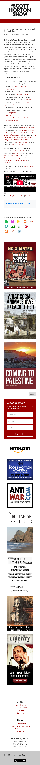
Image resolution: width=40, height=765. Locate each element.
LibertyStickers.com (10, 163)
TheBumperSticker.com (19, 160)
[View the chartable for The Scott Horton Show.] (19, 231)
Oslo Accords (9, 89)
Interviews (24, 34)
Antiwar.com (21, 729)
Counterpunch (11, 113)
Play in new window (17, 196)
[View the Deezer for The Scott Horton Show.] (13, 226)
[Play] (5, 193)
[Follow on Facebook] (20, 760)
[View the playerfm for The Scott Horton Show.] (26, 226)
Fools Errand (21, 723)
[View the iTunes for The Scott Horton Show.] (12, 221)
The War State (17, 153)
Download (28, 196)
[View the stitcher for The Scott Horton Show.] (31, 221)
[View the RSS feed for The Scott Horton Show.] (25, 221)
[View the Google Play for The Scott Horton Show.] (18, 221)
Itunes (21, 710)
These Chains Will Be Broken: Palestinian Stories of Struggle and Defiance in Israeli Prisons (20, 137)
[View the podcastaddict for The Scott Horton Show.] (6, 231)
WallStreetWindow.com (11, 155)
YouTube (28, 100)
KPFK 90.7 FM (21, 708)
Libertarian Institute (20, 726)
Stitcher (21, 713)
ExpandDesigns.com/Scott (20, 158)
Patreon (26, 166)
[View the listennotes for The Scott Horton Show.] (12, 231)
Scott (7, 34)
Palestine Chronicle (28, 128)
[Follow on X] (16, 760)
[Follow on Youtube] (24, 760)
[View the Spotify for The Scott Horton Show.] (6, 221)
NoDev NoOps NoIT (19, 151)
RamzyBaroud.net (18, 144)
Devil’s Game (9, 115)
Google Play (20, 705)
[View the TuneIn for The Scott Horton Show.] (6, 226)
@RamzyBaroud (21, 142)
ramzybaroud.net (20, 86)
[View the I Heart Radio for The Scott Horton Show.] (19, 227)
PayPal (32, 166)
